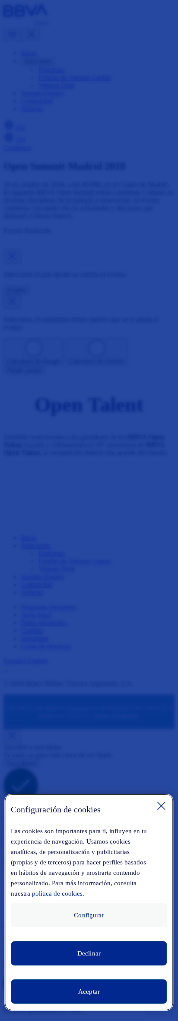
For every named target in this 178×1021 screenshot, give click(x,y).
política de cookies (57, 893)
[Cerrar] (161, 806)
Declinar (89, 953)
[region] (88, 902)
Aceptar (89, 991)
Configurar (89, 915)
